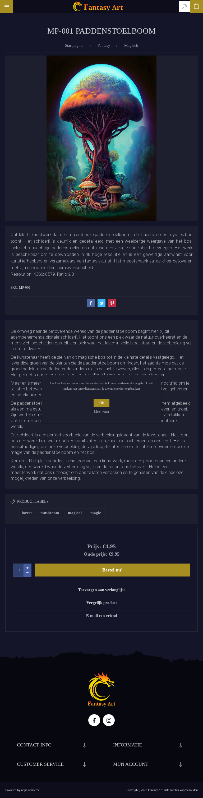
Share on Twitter (101, 303)
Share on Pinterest (112, 303)
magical (75, 513)
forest (27, 513)
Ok (101, 403)
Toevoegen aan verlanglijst (101, 590)
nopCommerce (30, 790)
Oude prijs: (95, 554)
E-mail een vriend (101, 616)
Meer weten (101, 411)
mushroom (49, 513)
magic (95, 513)
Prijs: (94, 546)
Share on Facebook (91, 303)
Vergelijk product (101, 603)
